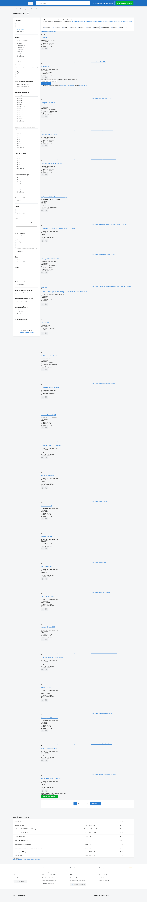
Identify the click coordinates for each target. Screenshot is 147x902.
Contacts (16, 877)
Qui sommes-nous (18, 872)
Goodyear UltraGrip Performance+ (52, 657)
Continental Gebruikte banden (50, 387)
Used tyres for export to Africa (50, 259)
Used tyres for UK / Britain (49, 134)
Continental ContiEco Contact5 (50, 445)
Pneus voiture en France (33, 859)
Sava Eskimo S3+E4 (47, 597)
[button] (42, 48)
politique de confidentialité (67, 85)
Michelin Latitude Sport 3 (49, 748)
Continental (44, 37)
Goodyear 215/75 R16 (48, 103)
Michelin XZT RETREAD (48, 355)
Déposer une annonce (49, 796)
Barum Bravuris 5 (46, 506)
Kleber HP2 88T (46, 687)
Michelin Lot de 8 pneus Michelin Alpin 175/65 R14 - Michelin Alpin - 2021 (64, 292)
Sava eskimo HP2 (46, 566)
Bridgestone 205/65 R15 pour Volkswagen (54, 197)
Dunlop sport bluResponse (49, 718)
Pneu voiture (45, 322)
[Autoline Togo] (19, 3)
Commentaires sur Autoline (49, 880)
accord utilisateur (83, 85)
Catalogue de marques (48, 883)
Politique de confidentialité (49, 875)
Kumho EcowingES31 (48, 475)
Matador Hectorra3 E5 (48, 627)
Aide (15, 875)
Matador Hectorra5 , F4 (48, 415)
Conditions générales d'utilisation (51, 872)
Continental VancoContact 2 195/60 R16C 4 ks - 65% (58, 228)
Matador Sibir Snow (47, 536)
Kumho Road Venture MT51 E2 (51, 778)
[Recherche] (38, 3)
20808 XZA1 (45, 66)
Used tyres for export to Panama (51, 163)
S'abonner (46, 83)
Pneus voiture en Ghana (20, 859)
